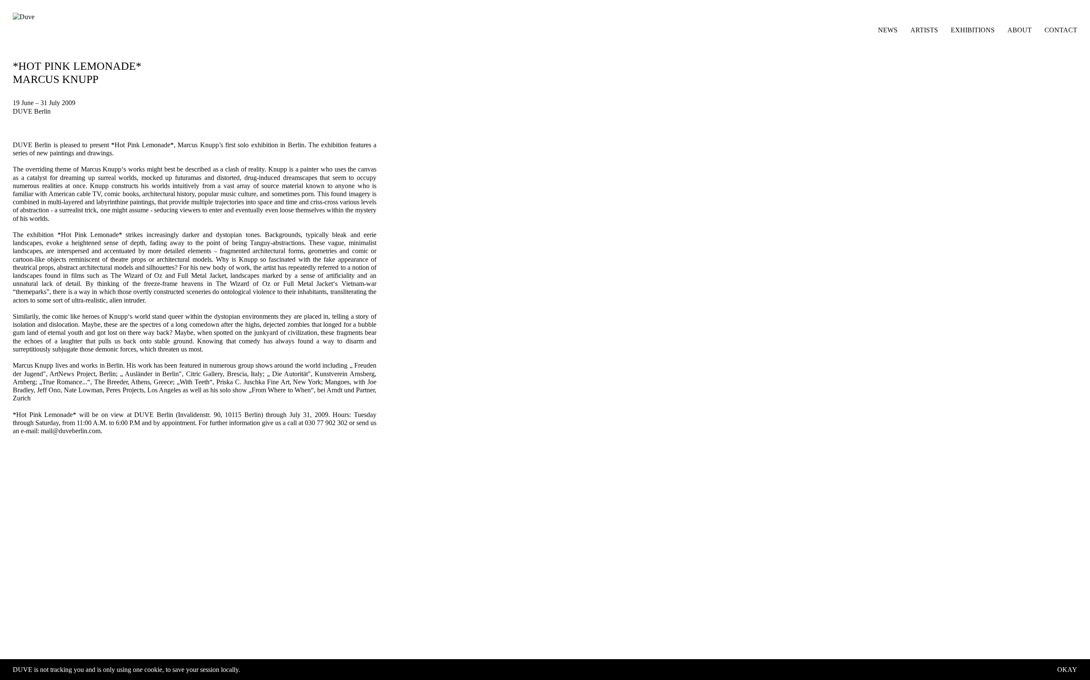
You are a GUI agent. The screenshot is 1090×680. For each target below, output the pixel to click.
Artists (924, 30)
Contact (1060, 30)
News (888, 30)
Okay (1067, 669)
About (1019, 30)
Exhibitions (973, 30)
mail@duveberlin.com (70, 430)
